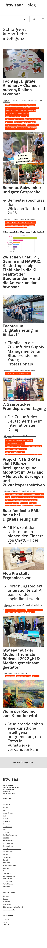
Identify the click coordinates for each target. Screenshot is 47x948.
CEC (4, 816)
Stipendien (6, 868)
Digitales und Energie (36, 494)
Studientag (6, 874)
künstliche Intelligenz (32, 119)
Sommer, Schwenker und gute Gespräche (22, 190)
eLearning (6, 821)
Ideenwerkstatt (11, 113)
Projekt (21, 491)
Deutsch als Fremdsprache (15, 443)
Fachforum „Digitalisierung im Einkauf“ (20, 330)
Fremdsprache (36, 446)
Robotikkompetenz (12, 128)
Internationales (17, 436)
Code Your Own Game (23, 676)
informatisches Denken (14, 116)
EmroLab (9, 110)
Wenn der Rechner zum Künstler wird (20, 714)
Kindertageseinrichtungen (15, 119)
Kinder (26, 116)
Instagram (6, 922)
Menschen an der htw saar (12, 849)
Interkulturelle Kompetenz (15, 452)
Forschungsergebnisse (35, 610)
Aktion (5, 802)
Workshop (6, 102)
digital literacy (30, 105)
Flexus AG (22, 610)
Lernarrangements (21, 122)
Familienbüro (7, 827)
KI (34, 613)
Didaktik (6, 818)
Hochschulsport (8, 840)
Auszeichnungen (8, 813)
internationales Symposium (15, 455)
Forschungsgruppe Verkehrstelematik (24, 500)
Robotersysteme (33, 125)
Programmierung (11, 125)
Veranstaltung (37, 100)
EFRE (8, 497)
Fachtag (16, 110)
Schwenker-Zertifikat (27, 225)
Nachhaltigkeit (8, 851)
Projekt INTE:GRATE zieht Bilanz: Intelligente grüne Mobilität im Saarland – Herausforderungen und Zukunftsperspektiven (24, 472)
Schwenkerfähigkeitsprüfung (16, 228)
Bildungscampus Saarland (15, 105)
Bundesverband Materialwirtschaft (18, 373)
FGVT (7, 500)
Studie (5, 871)
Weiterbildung (8, 884)
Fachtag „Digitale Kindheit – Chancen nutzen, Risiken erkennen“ (21, 87)
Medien (32, 122)
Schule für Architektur (10, 865)
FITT (4, 829)
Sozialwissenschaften (28, 128)
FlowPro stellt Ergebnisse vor (17, 576)
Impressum (6, 901)
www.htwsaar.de (9, 910)
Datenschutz (7, 904)
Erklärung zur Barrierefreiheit (13, 907)
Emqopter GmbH (11, 610)
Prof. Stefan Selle (12, 225)
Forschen (15, 100)
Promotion (6, 862)
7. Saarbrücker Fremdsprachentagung (24, 406)
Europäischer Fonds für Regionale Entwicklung (27, 497)
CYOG (34, 676)
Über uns (6, 896)
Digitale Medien (28, 108)
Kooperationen (17, 605)
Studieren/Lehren (25, 100)
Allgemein (7, 100)
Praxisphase (7, 857)
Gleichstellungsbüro (10, 835)
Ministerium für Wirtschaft (31, 506)
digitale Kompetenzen (13, 108)
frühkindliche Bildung (28, 110)
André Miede (10, 676)
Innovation (24, 503)
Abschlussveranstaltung (14, 494)
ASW (4, 810)
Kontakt (5, 899)
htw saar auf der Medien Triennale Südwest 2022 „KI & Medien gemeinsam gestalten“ (21, 658)
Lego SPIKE (10, 122)
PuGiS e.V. (22, 125)
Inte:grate (32, 503)
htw (21, 5)
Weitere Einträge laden (23, 762)
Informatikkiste (23, 113)
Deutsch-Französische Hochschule (18, 446)
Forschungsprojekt (12, 503)
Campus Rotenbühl (12, 222)
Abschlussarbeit (8, 878)
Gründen (6, 838)
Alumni (5, 807)
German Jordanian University (16, 449)
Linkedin (6, 925)
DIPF (36, 108)
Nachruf (5, 854)
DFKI (25, 494)
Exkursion (6, 824)
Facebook (6, 919)
